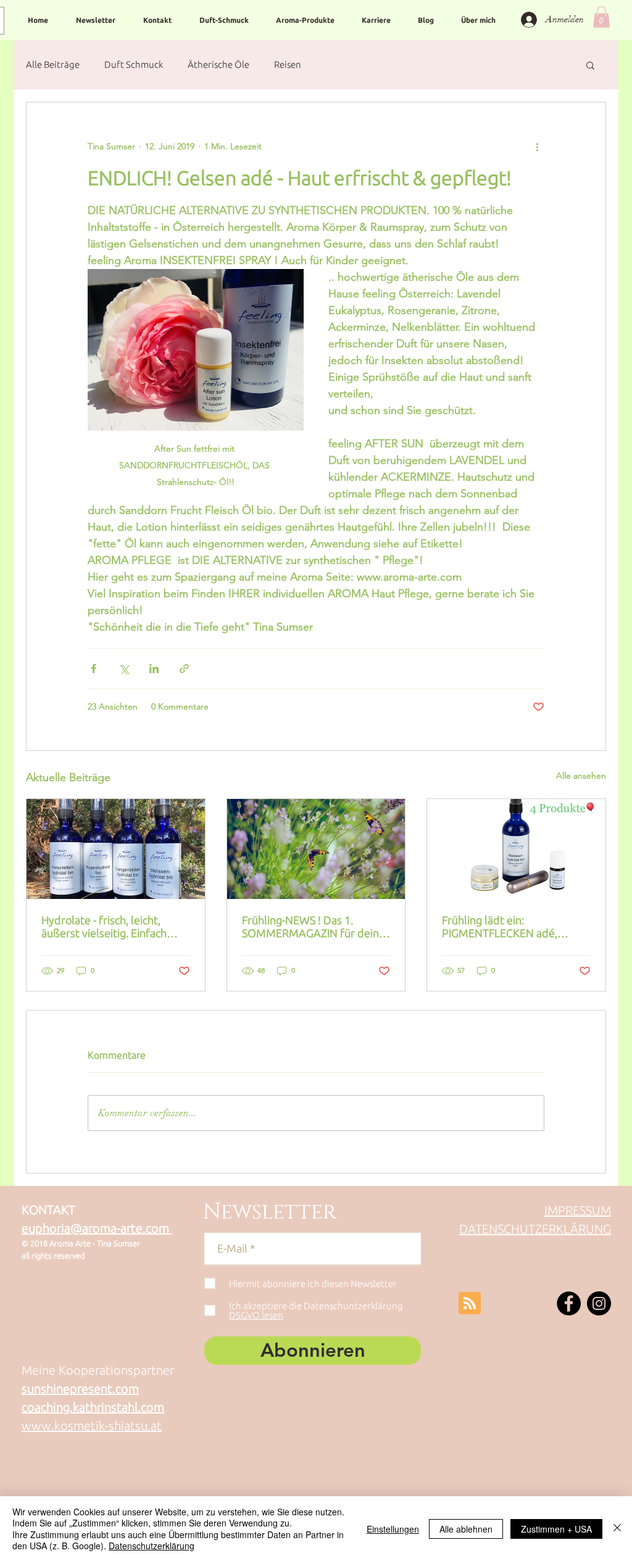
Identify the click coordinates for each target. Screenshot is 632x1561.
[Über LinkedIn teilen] (154, 668)
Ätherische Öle (218, 64)
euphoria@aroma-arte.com (97, 1228)
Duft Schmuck (133, 64)
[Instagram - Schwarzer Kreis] (599, 1303)
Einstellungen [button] (393, 1529)
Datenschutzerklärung (151, 1545)
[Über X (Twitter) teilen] (124, 668)
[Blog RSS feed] (470, 1303)
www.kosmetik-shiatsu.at (92, 1425)
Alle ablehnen (466, 1529)
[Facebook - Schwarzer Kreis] (569, 1303)
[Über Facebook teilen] (93, 668)
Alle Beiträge (53, 64)
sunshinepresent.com (80, 1388)
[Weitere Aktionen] (537, 146)
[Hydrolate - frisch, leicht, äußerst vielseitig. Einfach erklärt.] (116, 849)
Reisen (287, 64)
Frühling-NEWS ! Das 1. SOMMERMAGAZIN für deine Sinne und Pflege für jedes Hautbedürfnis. (313, 927)
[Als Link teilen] (184, 668)
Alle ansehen (581, 775)
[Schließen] (617, 1528)
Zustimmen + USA (556, 1529)
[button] (601, 17)
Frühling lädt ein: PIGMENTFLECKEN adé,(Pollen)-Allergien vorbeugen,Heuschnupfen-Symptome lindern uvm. (507, 927)
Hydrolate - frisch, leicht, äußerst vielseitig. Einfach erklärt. (104, 927)
